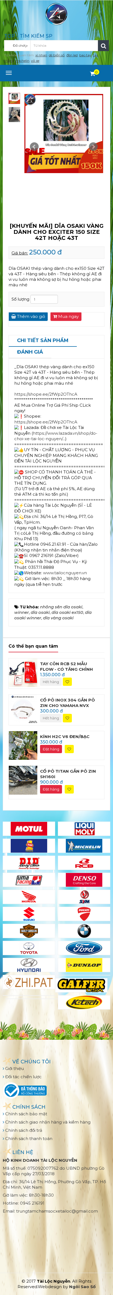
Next (93, 146)
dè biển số (57, 55)
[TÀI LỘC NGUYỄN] (56, 13)
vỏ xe (35, 61)
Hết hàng (51, 682)
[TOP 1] (29, 846)
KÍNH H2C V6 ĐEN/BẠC (64, 736)
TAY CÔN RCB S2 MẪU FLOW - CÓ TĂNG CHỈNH (66, 666)
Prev (34, 146)
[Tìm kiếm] (103, 45)
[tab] (43, 341)
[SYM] (84, 897)
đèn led (72, 55)
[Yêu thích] (67, 682)
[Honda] (29, 897)
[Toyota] (29, 948)
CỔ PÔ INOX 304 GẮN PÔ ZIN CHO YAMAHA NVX (67, 702)
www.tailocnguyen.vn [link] (65, 572)
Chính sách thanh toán (28, 1138)
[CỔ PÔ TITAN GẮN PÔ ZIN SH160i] (23, 779)
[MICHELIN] (84, 846)
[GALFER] (81, 985)
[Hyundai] (29, 965)
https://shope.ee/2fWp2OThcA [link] (45, 394)
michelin (22, 61)
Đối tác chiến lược (23, 1076)
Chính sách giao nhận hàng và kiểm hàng (47, 1122)
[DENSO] (84, 880)
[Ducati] (84, 914)
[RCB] (84, 863)
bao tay (85, 55)
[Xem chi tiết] (92, 73)
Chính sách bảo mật (25, 1113)
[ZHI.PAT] (29, 982)
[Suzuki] (29, 914)
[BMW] (84, 931)
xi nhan (41, 55)
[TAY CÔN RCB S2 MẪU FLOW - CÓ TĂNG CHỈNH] (23, 672)
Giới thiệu (14, 1068)
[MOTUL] (29, 829)
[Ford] (84, 948)
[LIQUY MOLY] (84, 829)
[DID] (29, 863)
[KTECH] (84, 1002)
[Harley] (29, 931)
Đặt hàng (51, 749)
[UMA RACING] (29, 880)
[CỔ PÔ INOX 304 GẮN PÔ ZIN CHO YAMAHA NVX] (23, 708)
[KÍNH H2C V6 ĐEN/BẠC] (23, 745)
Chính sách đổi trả (23, 1130)
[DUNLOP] (84, 965)
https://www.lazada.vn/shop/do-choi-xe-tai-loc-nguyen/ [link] (55, 436)
